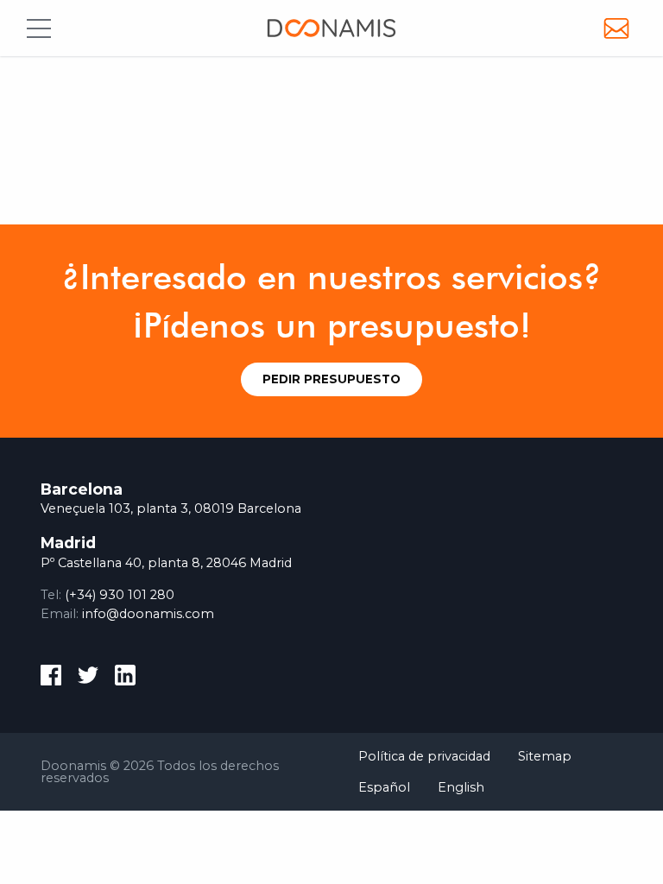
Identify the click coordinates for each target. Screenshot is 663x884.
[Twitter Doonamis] (88, 678)
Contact (616, 28)
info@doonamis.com (148, 614)
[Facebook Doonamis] (51, 678)
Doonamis (331, 28)
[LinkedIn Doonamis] (125, 678)
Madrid (68, 543)
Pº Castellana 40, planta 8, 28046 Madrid (166, 563)
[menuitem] (424, 756)
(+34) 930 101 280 (119, 595)
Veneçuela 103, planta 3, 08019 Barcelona (171, 508)
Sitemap (544, 756)
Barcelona (82, 489)
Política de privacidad (424, 756)
